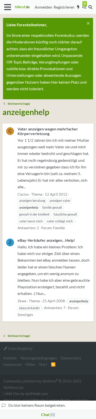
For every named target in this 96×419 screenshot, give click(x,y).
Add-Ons (12, 393)
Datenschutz (71, 358)
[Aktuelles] (78, 7)
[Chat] (84, 7)
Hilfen (30, 364)
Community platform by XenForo (42, 383)
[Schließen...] (87, 23)
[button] (7, 7)
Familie (59, 228)
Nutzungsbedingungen (39, 358)
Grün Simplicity (20, 348)
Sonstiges (25, 314)
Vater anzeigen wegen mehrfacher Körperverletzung (47, 131)
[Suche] (90, 7)
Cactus (23, 194)
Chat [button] (47, 414)
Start (43, 364)
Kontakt (10, 358)
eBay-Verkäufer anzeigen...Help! (46, 240)
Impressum (12, 364)
